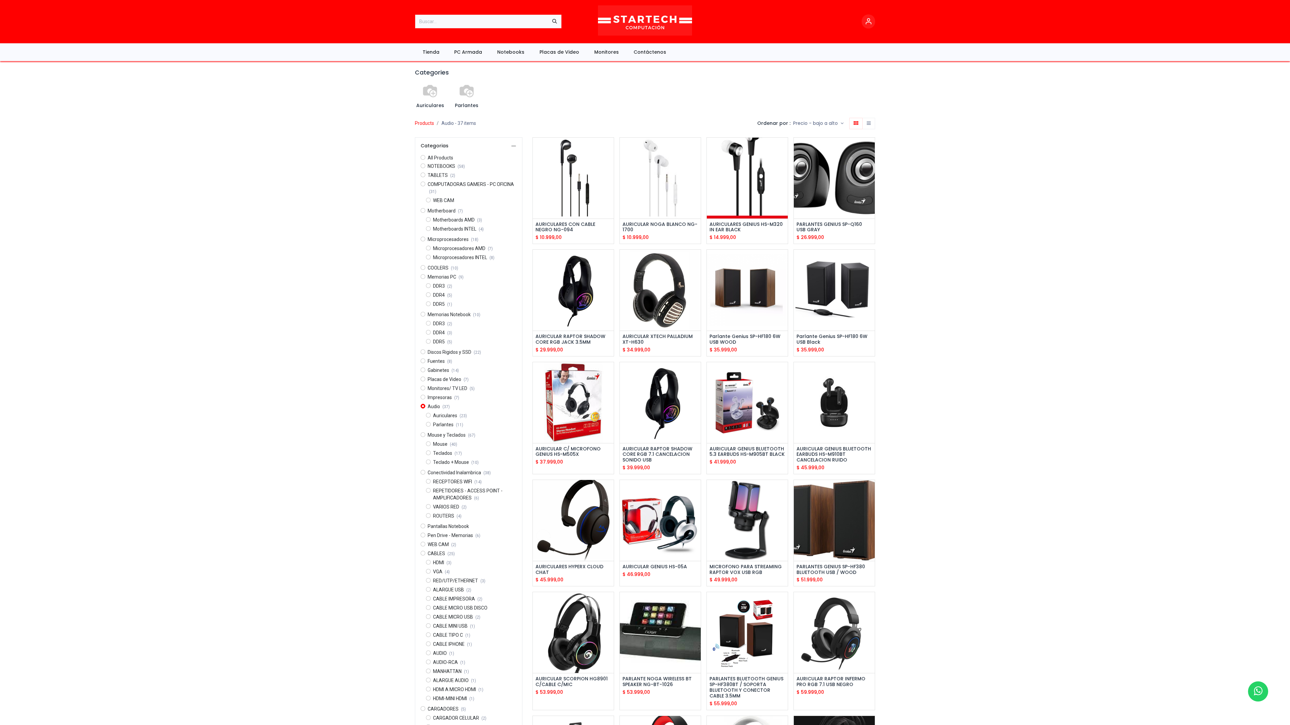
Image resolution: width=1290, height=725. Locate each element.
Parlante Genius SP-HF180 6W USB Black (832, 339)
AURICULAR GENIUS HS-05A (654, 567)
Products (424, 123)
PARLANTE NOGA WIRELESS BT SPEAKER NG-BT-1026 (657, 681)
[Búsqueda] (554, 21)
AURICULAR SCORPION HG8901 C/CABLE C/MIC (571, 681)
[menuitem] (431, 52)
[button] (818, 123)
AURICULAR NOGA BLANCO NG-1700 (659, 227)
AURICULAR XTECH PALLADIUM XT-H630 (657, 339)
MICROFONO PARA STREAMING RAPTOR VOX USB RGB (746, 569)
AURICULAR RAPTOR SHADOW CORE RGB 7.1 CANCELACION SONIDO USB (657, 454)
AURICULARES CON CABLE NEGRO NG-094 (565, 227)
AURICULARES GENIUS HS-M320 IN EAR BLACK (746, 227)
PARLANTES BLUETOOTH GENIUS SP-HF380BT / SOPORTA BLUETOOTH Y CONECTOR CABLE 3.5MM (746, 687)
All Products (440, 157)
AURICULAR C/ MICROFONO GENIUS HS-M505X (568, 451)
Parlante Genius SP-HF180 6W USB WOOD (745, 339)
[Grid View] (856, 123)
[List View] (868, 123)
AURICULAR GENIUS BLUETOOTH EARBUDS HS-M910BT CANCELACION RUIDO (834, 454)
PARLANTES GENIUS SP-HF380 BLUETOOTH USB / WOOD (831, 569)
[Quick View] (609, 148)
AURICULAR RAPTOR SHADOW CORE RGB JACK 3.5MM (570, 339)
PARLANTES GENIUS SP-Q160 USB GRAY (829, 227)
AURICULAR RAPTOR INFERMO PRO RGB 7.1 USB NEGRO (831, 681)
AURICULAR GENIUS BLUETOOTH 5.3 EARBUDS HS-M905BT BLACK (747, 451)
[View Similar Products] (609, 178)
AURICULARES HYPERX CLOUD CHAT (569, 569)
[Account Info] (868, 21)
